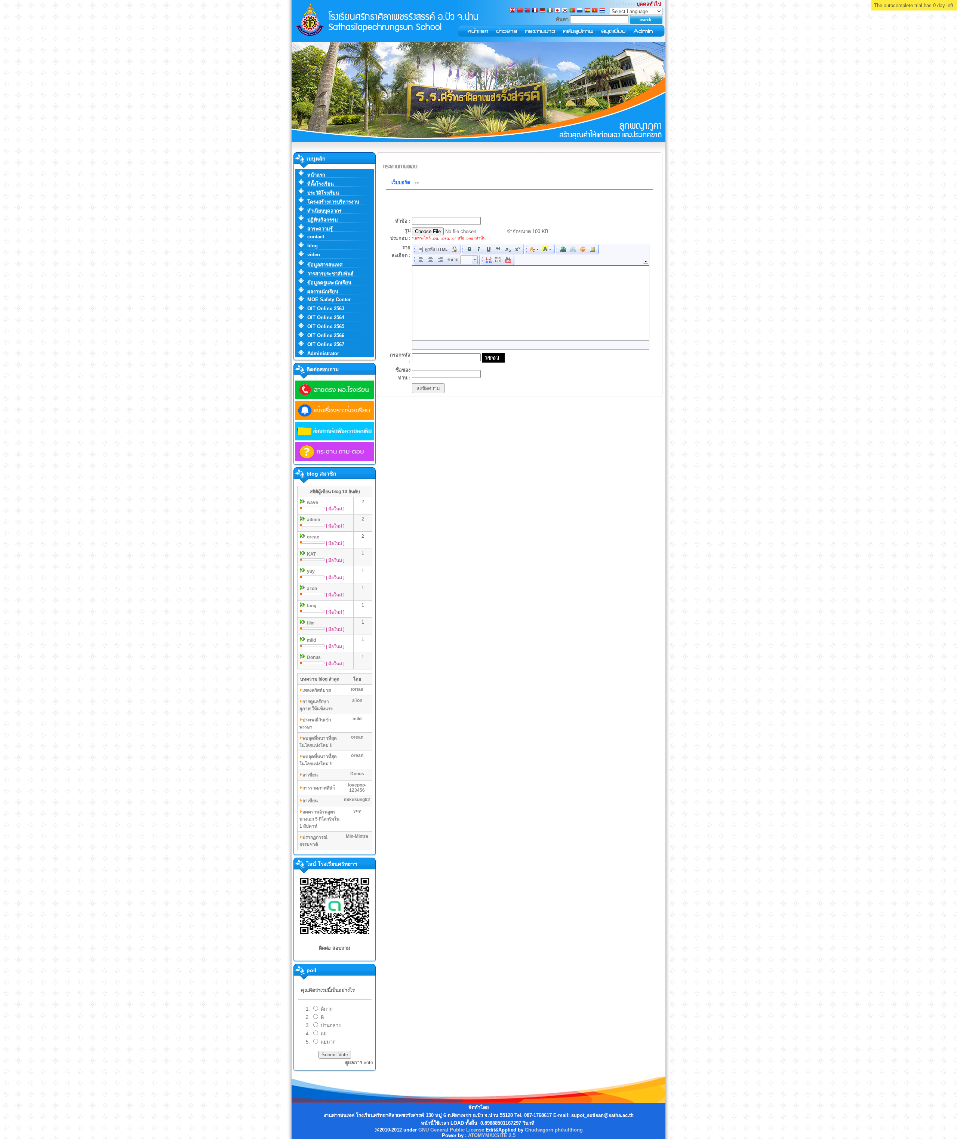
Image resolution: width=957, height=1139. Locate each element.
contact (315, 236)
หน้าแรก (316, 175)
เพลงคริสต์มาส (316, 690)
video (313, 254)
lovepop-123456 (357, 787)
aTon (312, 588)
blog (312, 245)
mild (311, 640)
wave (312, 502)
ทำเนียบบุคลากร (324, 211)
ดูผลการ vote (359, 1062)
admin (313, 519)
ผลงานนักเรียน (322, 291)
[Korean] (565, 11)
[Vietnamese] (595, 11)
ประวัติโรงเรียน (323, 193)
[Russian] (580, 11)
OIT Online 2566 (325, 335)
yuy (311, 571)
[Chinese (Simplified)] (520, 11)
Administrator (323, 353)
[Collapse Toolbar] (645, 261)
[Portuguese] (572, 11)
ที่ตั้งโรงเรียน (320, 184)
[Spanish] (587, 11)
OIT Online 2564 (325, 317)
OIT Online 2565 (325, 326)
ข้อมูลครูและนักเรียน (329, 282)
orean (313, 537)
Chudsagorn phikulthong (554, 1130)
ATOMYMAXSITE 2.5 (492, 1135)
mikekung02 (357, 799)
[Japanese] (557, 11)
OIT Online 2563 (325, 308)
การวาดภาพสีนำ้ (318, 788)
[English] (513, 11)
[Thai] (602, 11)
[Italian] (550, 11)
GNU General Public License (451, 1130)
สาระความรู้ (320, 229)
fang (311, 605)
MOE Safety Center (329, 299)
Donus (314, 657)
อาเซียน (310, 775)
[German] (542, 11)
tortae (357, 689)
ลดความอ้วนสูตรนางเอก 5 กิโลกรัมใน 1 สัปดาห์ (319, 819)
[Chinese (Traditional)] (527, 11)
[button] (432, 249)
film (311, 623)
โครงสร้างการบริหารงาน (333, 202)
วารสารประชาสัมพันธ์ (330, 274)
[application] (530, 296)
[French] (535, 11)
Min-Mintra (357, 836)
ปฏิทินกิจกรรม (322, 220)
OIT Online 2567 (325, 344)
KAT (311, 554)
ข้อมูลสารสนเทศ (324, 265)
